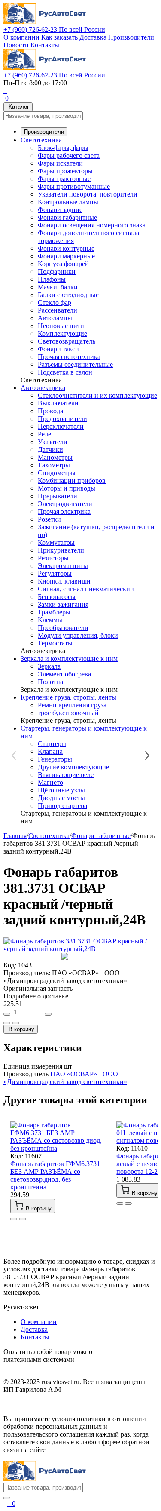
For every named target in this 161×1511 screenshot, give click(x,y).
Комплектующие (62, 333)
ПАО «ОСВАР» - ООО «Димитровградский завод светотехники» (65, 1077)
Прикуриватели (61, 550)
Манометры (55, 457)
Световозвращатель (66, 341)
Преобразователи (63, 627)
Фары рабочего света (69, 155)
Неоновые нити (61, 325)
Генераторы (55, 759)
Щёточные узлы (61, 790)
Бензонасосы (57, 596)
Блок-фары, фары (63, 147)
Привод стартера (62, 805)
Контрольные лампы (68, 202)
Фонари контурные (66, 248)
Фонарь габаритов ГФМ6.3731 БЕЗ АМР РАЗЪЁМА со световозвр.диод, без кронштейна (55, 1175)
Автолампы (55, 318)
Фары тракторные (64, 178)
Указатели (52, 441)
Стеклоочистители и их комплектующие (97, 395)
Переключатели (61, 426)
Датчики (50, 449)
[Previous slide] (14, 755)
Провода (50, 411)
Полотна (50, 681)
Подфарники (57, 271)
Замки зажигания (63, 604)
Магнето (50, 782)
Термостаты (55, 643)
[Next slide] (146, 755)
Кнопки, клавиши (64, 581)
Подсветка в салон (65, 372)
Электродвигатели (65, 503)
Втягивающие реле (66, 774)
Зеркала (49, 666)
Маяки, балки (58, 287)
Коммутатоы (56, 542)
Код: (9, 965)
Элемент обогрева (64, 674)
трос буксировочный (68, 712)
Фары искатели (60, 163)
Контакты (44, 45)
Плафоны (52, 279)
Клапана (50, 751)
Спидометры (57, 472)
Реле (44, 434)
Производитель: (26, 973)
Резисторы (53, 558)
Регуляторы (55, 573)
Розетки (49, 519)
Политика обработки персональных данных (68, 1404)
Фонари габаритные (67, 217)
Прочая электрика (64, 511)
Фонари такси (58, 349)
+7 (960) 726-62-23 (54, 29)
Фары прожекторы (65, 171)
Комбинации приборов (72, 480)
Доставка (93, 37)
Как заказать (60, 37)
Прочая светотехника (69, 356)
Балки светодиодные (68, 294)
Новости (16, 45)
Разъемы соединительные (75, 364)
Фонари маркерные (66, 256)
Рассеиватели (57, 310)
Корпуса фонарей (63, 263)
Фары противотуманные (74, 186)
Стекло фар (54, 302)
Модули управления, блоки (78, 635)
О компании (22, 37)
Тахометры (54, 465)
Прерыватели (57, 496)
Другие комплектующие (73, 767)
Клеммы (50, 619)
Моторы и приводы (66, 488)
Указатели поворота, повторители (87, 194)
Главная (15, 835)
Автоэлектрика (43, 387)
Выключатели (58, 403)
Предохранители (62, 418)
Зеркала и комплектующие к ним (69, 658)
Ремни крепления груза (72, 705)
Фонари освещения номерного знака (92, 225)
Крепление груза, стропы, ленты (68, 697)
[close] (6, 1498)
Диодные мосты (61, 798)
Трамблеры (54, 612)
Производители (131, 37)
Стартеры (52, 743)
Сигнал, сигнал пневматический (86, 589)
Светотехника (41, 140)
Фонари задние (60, 209)
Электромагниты (63, 565)
